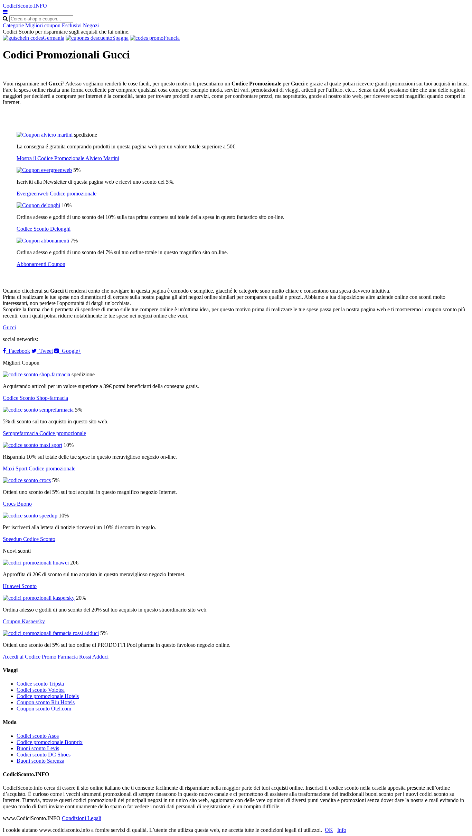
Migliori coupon (42, 25)
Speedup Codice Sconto (29, 539)
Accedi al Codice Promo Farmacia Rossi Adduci (55, 657)
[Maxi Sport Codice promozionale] (32, 445)
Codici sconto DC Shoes (43, 754)
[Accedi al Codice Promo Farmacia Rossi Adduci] (51, 633)
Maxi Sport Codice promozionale (39, 468)
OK (329, 830)
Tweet (45, 351)
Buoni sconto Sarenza (40, 761)
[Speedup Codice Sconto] (30, 515)
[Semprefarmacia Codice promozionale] (38, 410)
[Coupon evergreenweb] (44, 170)
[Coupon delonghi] (38, 205)
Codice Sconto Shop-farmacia (35, 398)
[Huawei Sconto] (36, 563)
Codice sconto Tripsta (40, 684)
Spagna (120, 38)
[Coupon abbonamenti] (43, 241)
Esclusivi (72, 25)
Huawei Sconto (20, 586)
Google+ (70, 351)
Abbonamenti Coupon (41, 264)
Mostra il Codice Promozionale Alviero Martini (68, 158)
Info (341, 830)
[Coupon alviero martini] (45, 135)
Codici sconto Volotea (41, 690)
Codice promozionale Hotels (48, 696)
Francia (171, 38)
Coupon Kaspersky (24, 621)
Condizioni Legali (81, 818)
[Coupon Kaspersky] (39, 598)
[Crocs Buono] (27, 480)
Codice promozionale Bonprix (50, 742)
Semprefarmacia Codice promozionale (44, 433)
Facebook (18, 351)
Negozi (91, 25)
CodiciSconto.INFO (25, 6)
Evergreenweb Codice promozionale (56, 193)
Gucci (9, 327)
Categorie (13, 25)
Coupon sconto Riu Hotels (46, 702)
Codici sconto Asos (38, 736)
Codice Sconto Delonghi (43, 229)
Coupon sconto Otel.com (44, 708)
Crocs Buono (17, 504)
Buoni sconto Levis (38, 748)
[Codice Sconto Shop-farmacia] (36, 374)
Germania (53, 38)
